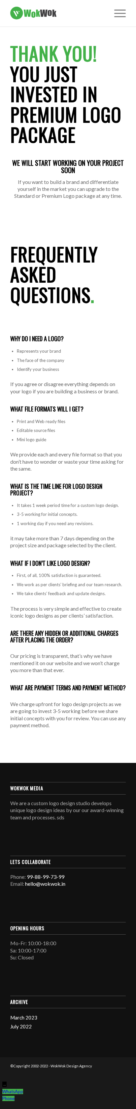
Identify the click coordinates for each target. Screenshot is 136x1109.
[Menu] (117, 13)
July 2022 (21, 1026)
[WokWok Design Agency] (56, 13)
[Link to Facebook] (101, 1073)
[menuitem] (117, 13)
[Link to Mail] (121, 1073)
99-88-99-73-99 (45, 877)
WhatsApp (12, 1091)
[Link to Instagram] (111, 1073)
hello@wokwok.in (45, 883)
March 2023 (23, 1017)
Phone (8, 1098)
